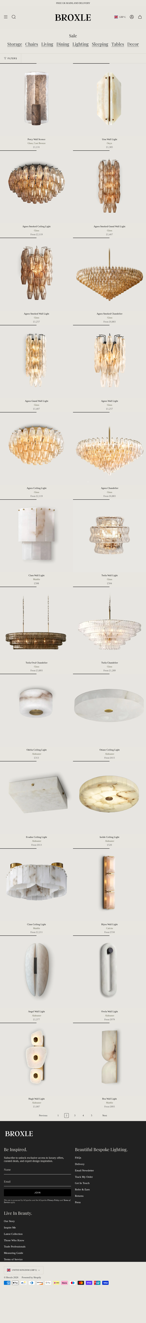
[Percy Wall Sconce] (36, 99)
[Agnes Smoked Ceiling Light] (36, 186)
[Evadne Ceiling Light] (36, 797)
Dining (62, 44)
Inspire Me (10, 1227)
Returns (79, 1195)
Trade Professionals (14, 1246)
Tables (117, 44)
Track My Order (84, 1176)
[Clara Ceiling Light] (36, 884)
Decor (133, 44)
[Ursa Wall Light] (109, 99)
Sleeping (100, 44)
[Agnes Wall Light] (109, 361)
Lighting (80, 44)
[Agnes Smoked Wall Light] (36, 274)
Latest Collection (13, 1234)
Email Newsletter (84, 1170)
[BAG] (140, 17)
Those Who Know (14, 1240)
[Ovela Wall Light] (109, 971)
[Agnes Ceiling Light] (36, 448)
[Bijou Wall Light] (109, 884)
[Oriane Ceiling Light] (109, 710)
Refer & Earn (82, 1189)
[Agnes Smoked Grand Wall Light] (109, 186)
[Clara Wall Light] (36, 535)
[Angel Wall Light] (36, 971)
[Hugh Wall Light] (36, 1059)
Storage (14, 44)
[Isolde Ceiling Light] (109, 797)
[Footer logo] (19, 1133)
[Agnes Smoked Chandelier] (109, 274)
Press (78, 1202)
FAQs (78, 1157)
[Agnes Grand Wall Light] (36, 361)
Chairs (31, 44)
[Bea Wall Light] (109, 1059)
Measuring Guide (13, 1253)
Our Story (9, 1221)
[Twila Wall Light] (109, 535)
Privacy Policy (53, 1200)
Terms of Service (13, 1259)
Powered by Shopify (31, 1277)
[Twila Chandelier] (109, 623)
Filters (12, 58)
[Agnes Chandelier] (109, 448)
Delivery (80, 1164)
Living (47, 44)
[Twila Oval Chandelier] (36, 623)
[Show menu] (5, 17)
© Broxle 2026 (11, 1277)
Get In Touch (82, 1183)
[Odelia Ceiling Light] (36, 710)
